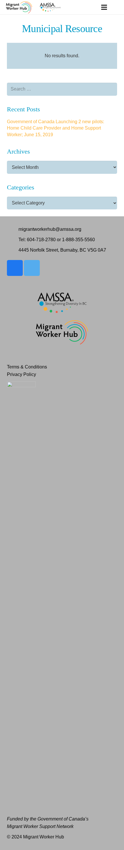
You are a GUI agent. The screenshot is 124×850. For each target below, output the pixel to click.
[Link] (19, 7)
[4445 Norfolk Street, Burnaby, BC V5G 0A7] (12, 250)
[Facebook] (15, 268)
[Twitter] (32, 268)
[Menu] (104, 7)
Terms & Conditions (27, 366)
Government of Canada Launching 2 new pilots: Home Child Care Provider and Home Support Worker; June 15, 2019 (55, 128)
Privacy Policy (21, 374)
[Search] (116, 7)
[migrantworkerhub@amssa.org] (12, 229)
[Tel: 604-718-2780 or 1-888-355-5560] (12, 240)
